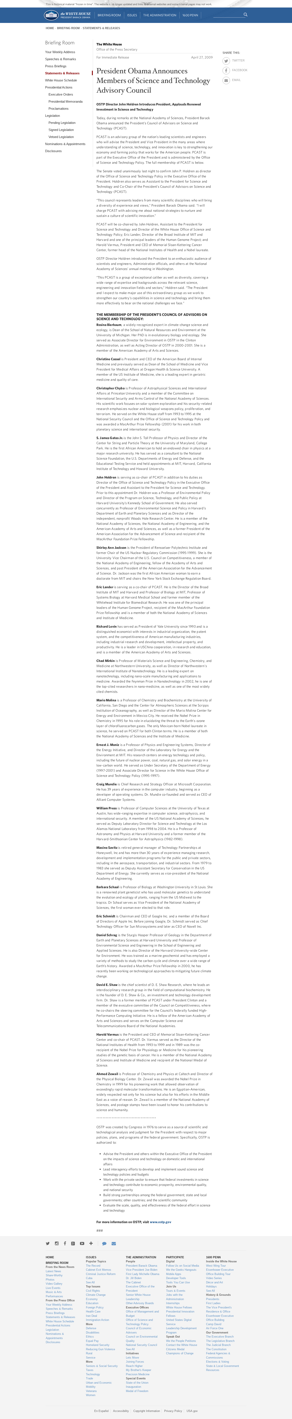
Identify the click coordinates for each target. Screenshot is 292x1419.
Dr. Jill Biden (134, 1278)
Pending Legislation (62, 122)
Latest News (53, 1271)
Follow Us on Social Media (182, 1265)
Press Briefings (55, 66)
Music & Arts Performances (54, 1294)
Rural (89, 1353)
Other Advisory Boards (140, 1303)
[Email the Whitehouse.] (114, 1243)
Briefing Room (109, 15)
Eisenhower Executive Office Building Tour (220, 1272)
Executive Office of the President (140, 1288)
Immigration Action (97, 1320)
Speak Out (173, 1336)
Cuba (89, 1278)
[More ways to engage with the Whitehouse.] (91, 1243)
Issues (132, 15)
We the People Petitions (181, 1340)
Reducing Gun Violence (100, 1349)
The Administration (159, 15)
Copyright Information (146, 1411)
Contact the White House (181, 1345)
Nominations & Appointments (65, 144)
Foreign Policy (95, 1307)
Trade (89, 1378)
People (130, 1261)
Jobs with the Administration (175, 1297)
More (89, 1324)
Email (236, 79)
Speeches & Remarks (60, 59)
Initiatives (132, 1353)
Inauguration (133, 1386)
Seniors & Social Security (102, 1366)
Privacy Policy (173, 1411)
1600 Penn (190, 15)
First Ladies (213, 1303)
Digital (170, 1261)
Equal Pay (92, 1340)
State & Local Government (222, 1366)
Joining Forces (135, 1361)
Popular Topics (96, 1261)
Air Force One (214, 1328)
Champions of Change (179, 1353)
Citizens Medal (175, 1349)
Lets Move (132, 1357)
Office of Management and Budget (142, 1313)
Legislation (52, 115)
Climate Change (96, 1294)
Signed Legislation (61, 130)
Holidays (211, 1286)
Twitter (236, 60)
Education (92, 1303)
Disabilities (92, 1332)
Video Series (214, 1278)
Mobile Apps (173, 1274)
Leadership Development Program (181, 1330)
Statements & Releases (101, 28)
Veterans (91, 1391)
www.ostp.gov (160, 1222)
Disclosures (53, 151)
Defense (91, 1328)
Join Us (171, 1286)
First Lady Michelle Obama (142, 1274)
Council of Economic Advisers (139, 1330)
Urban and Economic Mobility (99, 1385)
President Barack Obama (141, 1265)
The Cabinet (133, 1282)
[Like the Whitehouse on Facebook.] (65, 1243)
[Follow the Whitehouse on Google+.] (73, 1243)
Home (50, 28)
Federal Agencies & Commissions (218, 1355)
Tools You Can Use (178, 1282)
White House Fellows (179, 1307)
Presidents (212, 1299)
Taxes (89, 1370)
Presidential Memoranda (66, 101)
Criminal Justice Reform (101, 1274)
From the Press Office (60, 1300)
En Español (101, 1411)
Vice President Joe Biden (141, 1269)
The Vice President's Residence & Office (219, 1309)
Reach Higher (134, 1366)
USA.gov (192, 1411)
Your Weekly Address (60, 52)
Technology (93, 1374)
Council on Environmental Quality (142, 1338)
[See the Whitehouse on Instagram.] (57, 1243)
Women (90, 1395)
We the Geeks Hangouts (181, 1269)
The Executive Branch (220, 1336)
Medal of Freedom (137, 1391)
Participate (175, 1257)
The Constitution (216, 1349)
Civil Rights (93, 1290)
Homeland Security (97, 1345)
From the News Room (60, 1267)
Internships (173, 1303)
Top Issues (93, 1286)
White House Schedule (61, 80)
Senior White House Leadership (138, 1297)
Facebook (236, 69)
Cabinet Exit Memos (98, 1269)
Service (90, 1357)
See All (90, 1282)
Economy (92, 1299)
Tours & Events (175, 1290)
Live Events (53, 1288)
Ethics (90, 1336)
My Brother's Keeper (138, 1370)
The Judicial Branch (218, 1345)
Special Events (136, 1378)
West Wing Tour (216, 1265)
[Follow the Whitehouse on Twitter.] (48, 1243)
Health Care (93, 1311)
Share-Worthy (54, 1275)
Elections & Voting (217, 1361)
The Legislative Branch (220, 1340)
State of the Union (137, 1382)
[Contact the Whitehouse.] (102, 1243)
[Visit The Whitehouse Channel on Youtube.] (82, 1243)
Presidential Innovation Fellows (180, 1313)
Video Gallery (54, 1283)
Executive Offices (137, 1307)
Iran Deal (91, 1315)
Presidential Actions (58, 87)
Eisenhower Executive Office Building (220, 1318)
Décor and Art (214, 1282)
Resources (212, 1370)
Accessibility (121, 1411)
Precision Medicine (137, 1374)
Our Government (217, 1332)
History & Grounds (218, 1294)
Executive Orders (61, 94)
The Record (93, 1265)
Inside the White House (221, 1261)
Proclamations (59, 108)
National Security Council (141, 1345)
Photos (50, 1279)
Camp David (213, 1324)
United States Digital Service (179, 1322)
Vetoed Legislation (61, 137)
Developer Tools (176, 1278)
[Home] (67, 20)
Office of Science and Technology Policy (139, 1322)
